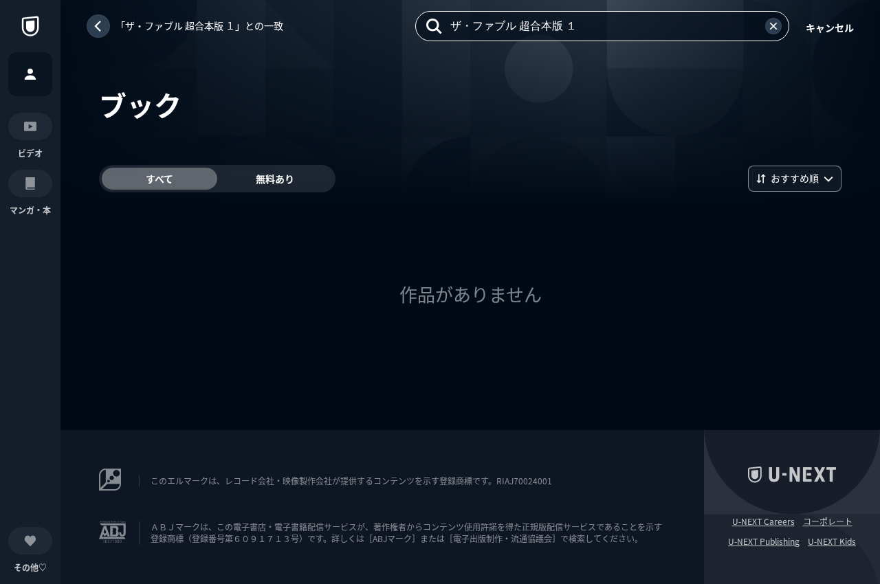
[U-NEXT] (30, 26)
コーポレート (827, 521)
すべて (159, 179)
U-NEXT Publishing (764, 541)
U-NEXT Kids (832, 541)
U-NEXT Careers (763, 521)
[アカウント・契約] (30, 74)
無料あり (275, 179)
